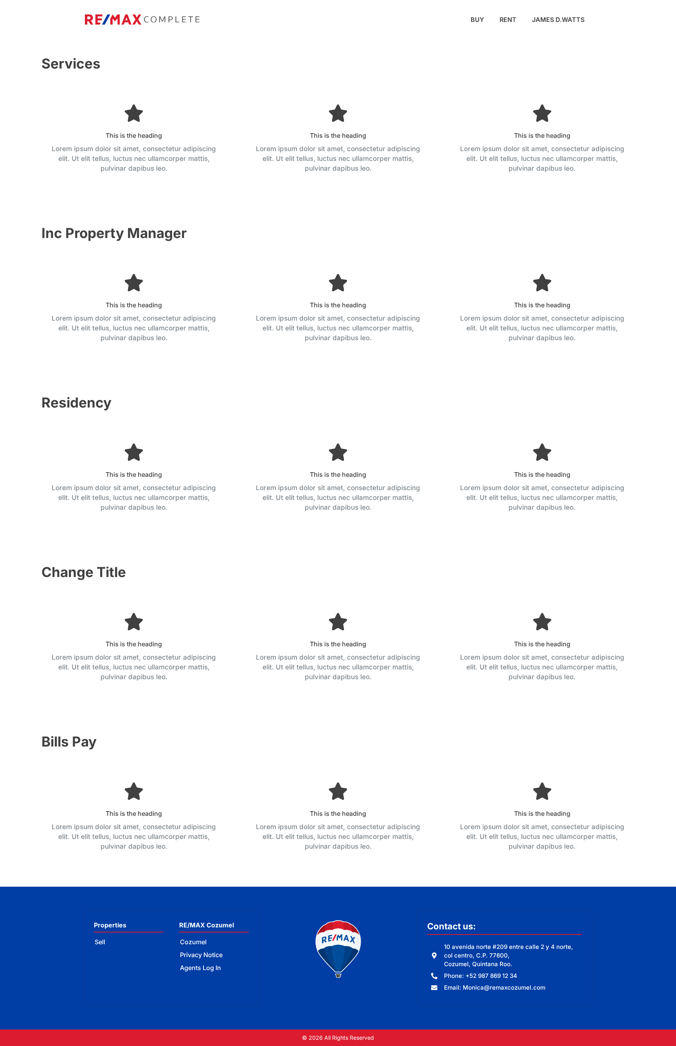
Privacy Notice (201, 955)
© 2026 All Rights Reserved (338, 1037)
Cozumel (193, 942)
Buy (477, 19)
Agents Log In (200, 968)
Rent (508, 19)
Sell (100, 942)
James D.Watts (558, 19)
